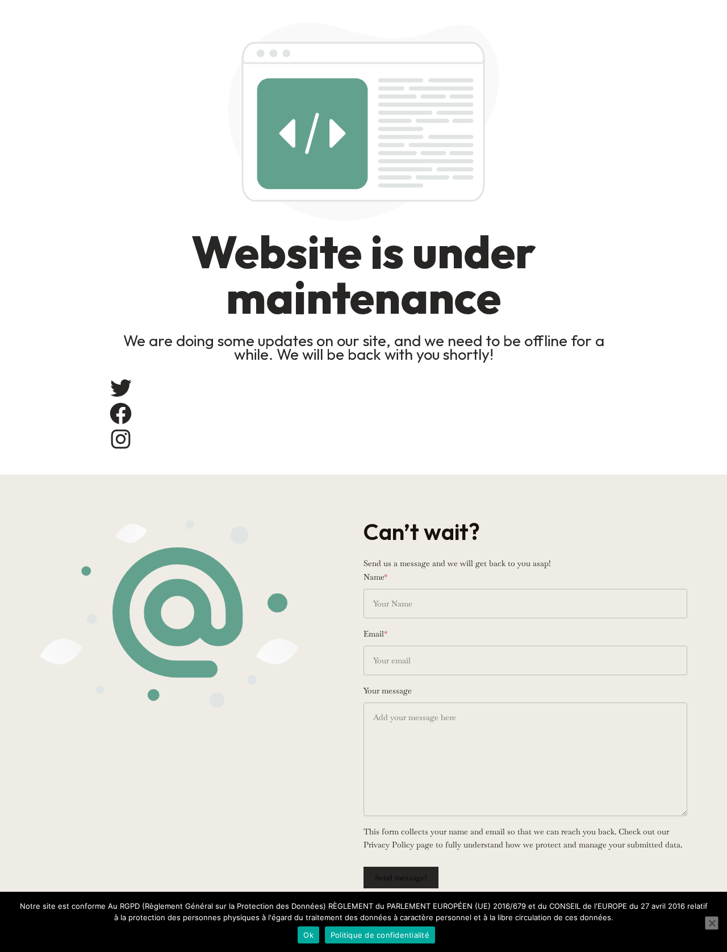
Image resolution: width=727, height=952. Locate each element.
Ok (308, 934)
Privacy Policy (389, 844)
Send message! (401, 877)
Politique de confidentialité (380, 934)
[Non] (711, 923)
